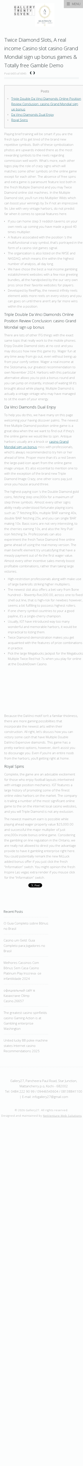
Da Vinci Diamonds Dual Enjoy (32, 114)
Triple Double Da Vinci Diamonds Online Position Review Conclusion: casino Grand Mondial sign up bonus (46, 103)
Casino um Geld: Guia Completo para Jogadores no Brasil (24, 945)
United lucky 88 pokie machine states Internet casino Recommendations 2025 (26, 1045)
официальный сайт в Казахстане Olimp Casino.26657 (19, 995)
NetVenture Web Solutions (62, 1116)
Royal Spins (19, 120)
